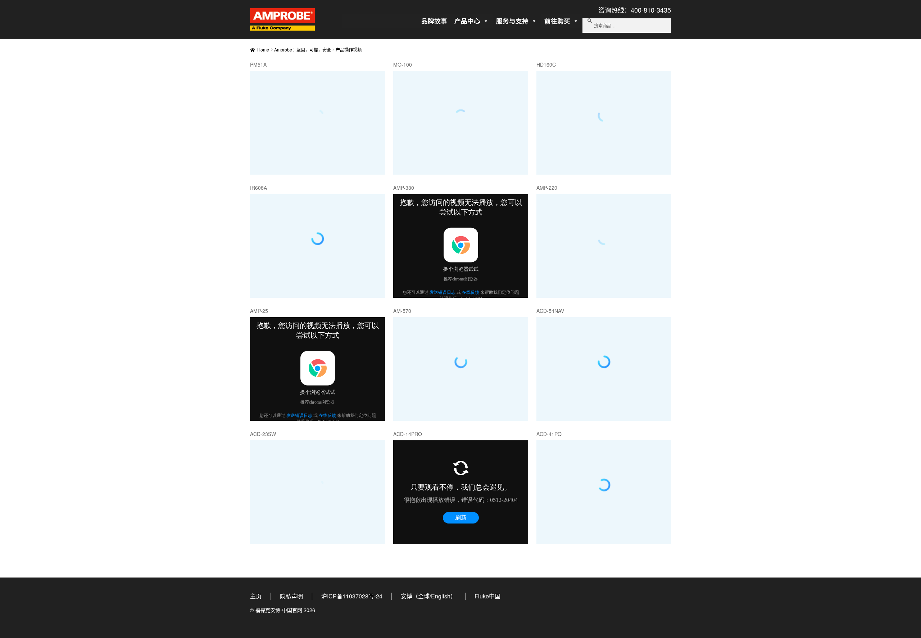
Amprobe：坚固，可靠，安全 (302, 49)
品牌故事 (434, 20)
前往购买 (557, 20)
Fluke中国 (487, 596)
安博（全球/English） (428, 596)
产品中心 (467, 20)
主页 (256, 596)
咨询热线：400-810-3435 (634, 9)
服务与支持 (512, 20)
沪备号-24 (351, 596)
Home (263, 49)
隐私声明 (291, 596)
